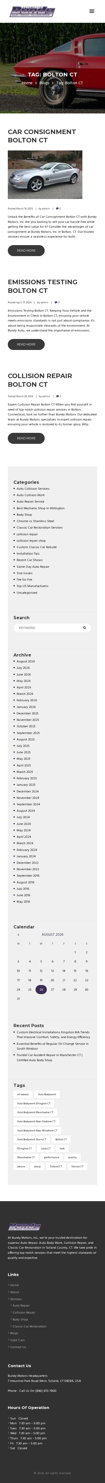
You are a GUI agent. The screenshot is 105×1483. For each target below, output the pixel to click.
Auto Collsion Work (31, 495)
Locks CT (46, 1148)
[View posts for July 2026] (18, 935)
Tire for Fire (24, 579)
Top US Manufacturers (32, 586)
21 (63, 980)
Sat (12, 1448)
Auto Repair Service (30, 501)
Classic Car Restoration (29, 1326)
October (26, 726)
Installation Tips (28, 553)
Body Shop (24, 515)
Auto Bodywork (47, 1094)
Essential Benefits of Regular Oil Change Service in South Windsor (53, 1046)
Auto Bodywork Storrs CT (31, 1139)
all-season (23, 1094)
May (23, 681)
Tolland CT (56, 1166)
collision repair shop (31, 541)
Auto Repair (21, 1305)
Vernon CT (77, 1166)
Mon (13, 1423)
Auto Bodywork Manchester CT (35, 1112)
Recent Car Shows (30, 560)
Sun (13, 1418)
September (28, 733)
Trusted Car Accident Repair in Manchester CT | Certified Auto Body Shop (49, 1058)
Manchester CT (26, 1157)
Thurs (14, 1438)
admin (46, 208)
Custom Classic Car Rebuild (37, 547)
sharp (37, 1166)
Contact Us (18, 1347)
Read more (26, 250)
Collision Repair (24, 1312)
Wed (13, 1433)
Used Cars (17, 1340)
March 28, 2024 (24, 396)
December (27, 713)
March (25, 694)
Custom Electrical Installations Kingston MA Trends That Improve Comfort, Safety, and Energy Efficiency (53, 1035)
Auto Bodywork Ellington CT (33, 1103)
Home (27, 83)
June (24, 674)
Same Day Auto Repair (33, 567)
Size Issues (25, 573)
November (28, 720)
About (14, 1292)
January (26, 707)
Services (16, 1299)
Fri (12, 1443)
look (62, 1148)
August (26, 661)
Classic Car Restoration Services (40, 527)
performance (51, 1157)
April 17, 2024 (24, 302)
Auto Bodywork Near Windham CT (37, 1130)
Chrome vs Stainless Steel (35, 521)
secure (21, 1166)
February (27, 700)
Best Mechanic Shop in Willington (41, 508)
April (24, 687)
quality (72, 1157)
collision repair (27, 534)
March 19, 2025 (24, 208)
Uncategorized (27, 593)
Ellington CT (24, 1148)
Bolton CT (61, 1139)
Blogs (45, 83)
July (23, 668)
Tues (13, 1428)
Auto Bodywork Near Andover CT (36, 1121)
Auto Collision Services (33, 489)
